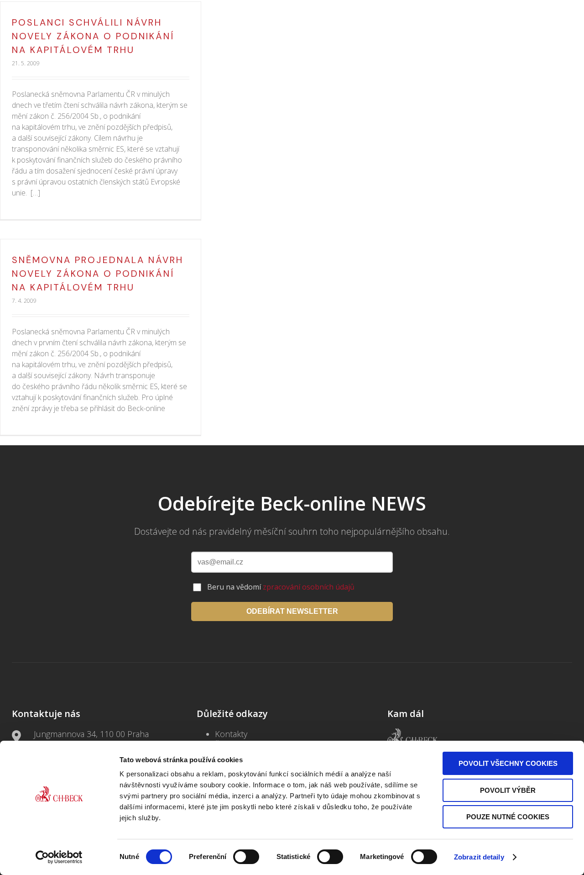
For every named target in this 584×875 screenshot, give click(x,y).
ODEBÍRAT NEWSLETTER (292, 611)
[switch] (246, 856)
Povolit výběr (508, 790)
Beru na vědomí (281, 587)
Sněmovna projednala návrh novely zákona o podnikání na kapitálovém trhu (97, 273)
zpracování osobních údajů (309, 587)
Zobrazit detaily (479, 857)
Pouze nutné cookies (507, 817)
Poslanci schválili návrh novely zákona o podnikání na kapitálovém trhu (93, 36)
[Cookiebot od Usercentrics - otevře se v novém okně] (59, 857)
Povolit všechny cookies (508, 763)
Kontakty (231, 733)
